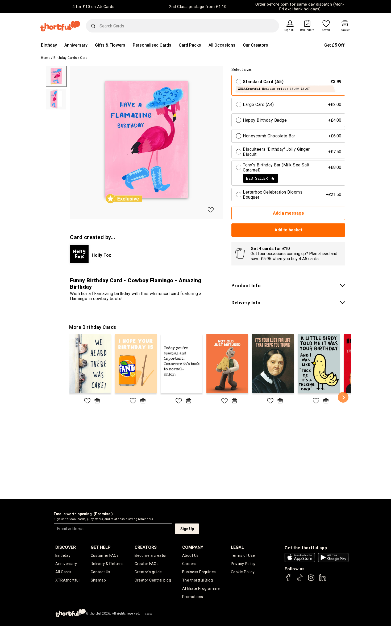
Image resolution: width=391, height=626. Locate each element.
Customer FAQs (105, 555)
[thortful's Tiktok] (300, 580)
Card (84, 58)
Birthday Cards (65, 58)
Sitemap (98, 580)
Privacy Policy (243, 564)
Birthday (49, 45)
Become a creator (151, 555)
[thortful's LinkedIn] (323, 580)
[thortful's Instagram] (311, 580)
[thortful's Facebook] (289, 580)
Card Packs (190, 45)
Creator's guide (148, 572)
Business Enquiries (199, 572)
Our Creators (255, 45)
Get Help (101, 547)
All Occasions (222, 45)
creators (146, 547)
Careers (189, 564)
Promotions (192, 597)
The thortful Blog (197, 580)
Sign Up (187, 529)
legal (237, 547)
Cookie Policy (243, 572)
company (192, 547)
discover (65, 547)
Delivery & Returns (107, 564)
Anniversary (76, 45)
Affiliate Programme (201, 588)
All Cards (63, 572)
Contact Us (100, 572)
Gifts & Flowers (110, 45)
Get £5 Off (334, 45)
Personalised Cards (152, 45)
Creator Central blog (153, 580)
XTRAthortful (67, 580)
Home (45, 58)
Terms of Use (243, 555)
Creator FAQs (147, 564)
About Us (190, 555)
